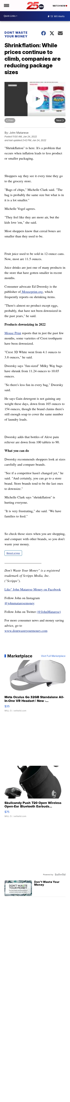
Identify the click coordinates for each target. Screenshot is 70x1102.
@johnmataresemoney (19, 603)
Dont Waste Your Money (16, 34)
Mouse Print (12, 333)
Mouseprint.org (32, 291)
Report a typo (13, 553)
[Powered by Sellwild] (60, 874)
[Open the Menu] (6, 5)
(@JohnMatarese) (49, 611)
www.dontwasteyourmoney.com (25, 630)
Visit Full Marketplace (53, 656)
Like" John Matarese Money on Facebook (32, 589)
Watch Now (59, 6)
